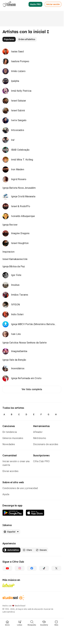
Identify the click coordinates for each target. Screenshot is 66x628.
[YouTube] (7, 568)
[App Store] (35, 513)
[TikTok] (44, 568)
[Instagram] (20, 568)
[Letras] (8, 585)
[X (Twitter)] (56, 568)
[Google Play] (12, 513)
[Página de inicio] (9, 4)
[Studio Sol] (13, 597)
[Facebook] (32, 568)
